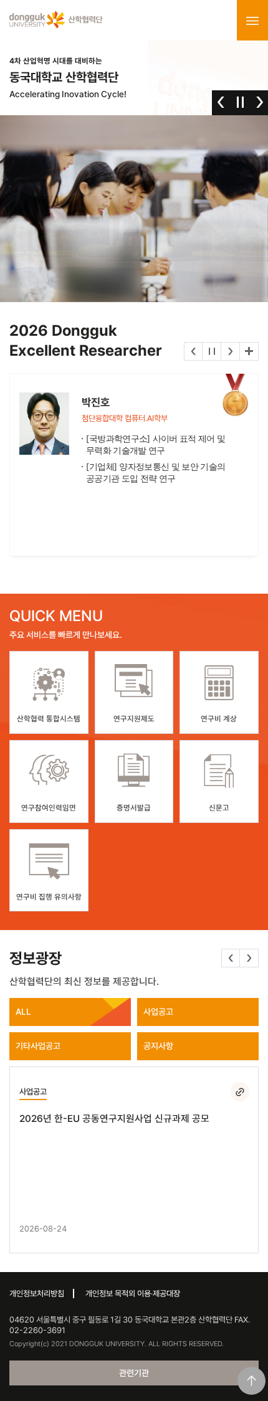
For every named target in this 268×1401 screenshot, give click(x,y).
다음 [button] (259, 102)
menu (252, 20)
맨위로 (251, 1381)
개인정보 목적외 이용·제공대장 (132, 1293)
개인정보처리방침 (36, 1293)
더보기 (249, 351)
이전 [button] (221, 102)
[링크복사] (240, 1091)
